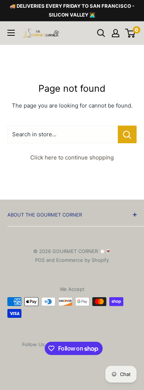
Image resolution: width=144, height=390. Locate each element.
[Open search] (101, 33)
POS (40, 260)
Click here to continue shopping (72, 157)
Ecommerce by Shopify (82, 260)
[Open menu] (11, 33)
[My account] (115, 33)
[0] (130, 33)
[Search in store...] (127, 134)
